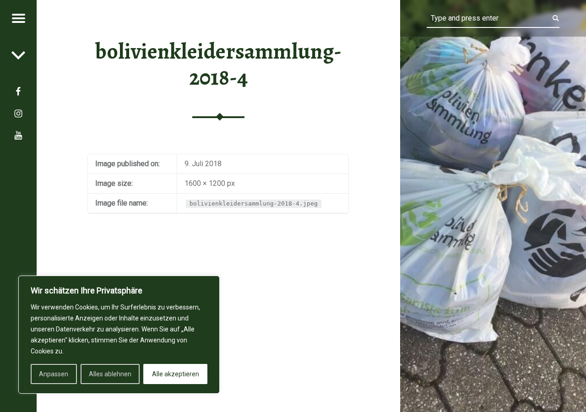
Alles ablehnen (110, 374)
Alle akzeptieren (175, 374)
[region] (119, 335)
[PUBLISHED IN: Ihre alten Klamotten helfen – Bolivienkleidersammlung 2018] (18, 55)
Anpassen (53, 374)
